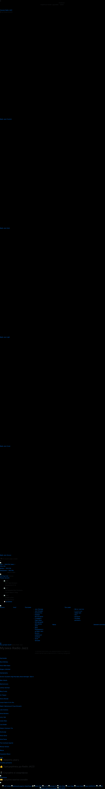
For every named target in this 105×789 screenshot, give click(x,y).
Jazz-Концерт (39, 611)
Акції (14, 607)
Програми (28, 607)
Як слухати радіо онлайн (10, 559)
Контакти (77, 616)
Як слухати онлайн (78, 611)
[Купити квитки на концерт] (48, 788)
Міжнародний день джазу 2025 (39, 624)
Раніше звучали (4, 578)
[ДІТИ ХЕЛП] (61, 788)
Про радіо (68, 607)
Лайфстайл (77, 613)
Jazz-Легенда (39, 609)
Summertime (38, 613)
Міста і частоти (79, 609)
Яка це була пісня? (5, 645)
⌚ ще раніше (8, 601)
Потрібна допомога (6, 763)
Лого (75, 614)
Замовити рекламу (99, 624)
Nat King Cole (4, 576)
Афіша (54, 624)
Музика (2, 607)
